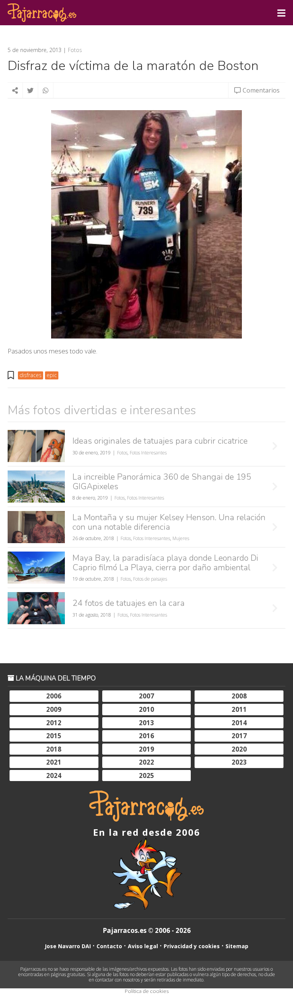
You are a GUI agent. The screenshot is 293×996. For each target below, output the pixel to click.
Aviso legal (143, 946)
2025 (146, 775)
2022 (146, 762)
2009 (53, 709)
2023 (239, 762)
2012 (53, 722)
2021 (53, 762)
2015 (53, 735)
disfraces (30, 375)
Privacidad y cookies (192, 946)
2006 (53, 696)
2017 (239, 735)
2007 (146, 696)
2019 (146, 749)
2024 (53, 775)
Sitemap (236, 946)
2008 (239, 696)
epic (52, 375)
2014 (239, 722)
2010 (146, 709)
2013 (146, 722)
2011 (239, 709)
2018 (53, 749)
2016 (146, 735)
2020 (239, 749)
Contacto (109, 946)
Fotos (75, 50)
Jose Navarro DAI (68, 946)
